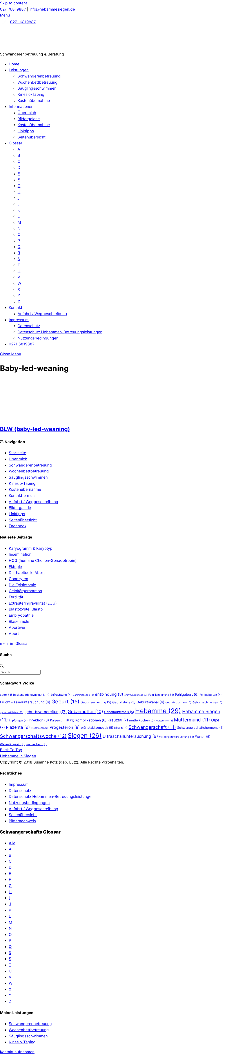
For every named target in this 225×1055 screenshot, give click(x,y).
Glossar (15, 143)
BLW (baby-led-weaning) (35, 429)
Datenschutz (29, 325)
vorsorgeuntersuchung (176, 736)
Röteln (120, 727)
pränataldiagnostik (97, 727)
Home (14, 64)
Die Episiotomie (22, 585)
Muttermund (192, 720)
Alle (12, 843)
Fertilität (16, 597)
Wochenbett (36, 744)
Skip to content (13, 3)
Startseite (17, 452)
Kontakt (15, 307)
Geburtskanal (150, 702)
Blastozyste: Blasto (26, 609)
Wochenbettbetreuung (38, 82)
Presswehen (40, 728)
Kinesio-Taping (31, 94)
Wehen (202, 736)
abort (6, 694)
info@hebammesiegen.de (52, 9)
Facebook (17, 526)
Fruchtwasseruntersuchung (25, 702)
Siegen (85, 735)
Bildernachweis (22, 821)
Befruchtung (61, 694)
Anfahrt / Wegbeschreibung (42, 313)
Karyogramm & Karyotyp (31, 548)
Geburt (65, 701)
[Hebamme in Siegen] (33, 48)
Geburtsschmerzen (207, 702)
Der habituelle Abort (27, 572)
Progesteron (65, 727)
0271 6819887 (23, 22)
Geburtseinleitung (95, 702)
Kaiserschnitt (62, 720)
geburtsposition (178, 702)
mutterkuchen (142, 720)
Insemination (20, 554)
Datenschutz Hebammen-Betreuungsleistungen (60, 332)
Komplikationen (91, 720)
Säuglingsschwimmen (37, 88)
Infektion (39, 720)
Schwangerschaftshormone (200, 727)
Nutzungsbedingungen (38, 338)
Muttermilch (164, 720)
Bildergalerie (29, 118)
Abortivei (17, 627)
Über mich (27, 112)
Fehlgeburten (211, 694)
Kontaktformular (23, 495)
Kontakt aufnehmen (17, 1051)
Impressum (19, 319)
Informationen (21, 106)
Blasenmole (19, 621)
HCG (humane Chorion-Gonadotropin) (42, 560)
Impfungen (18, 720)
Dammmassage (83, 694)
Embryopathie (21, 615)
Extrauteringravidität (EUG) (33, 603)
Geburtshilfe (123, 702)
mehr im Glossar (14, 643)
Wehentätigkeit (12, 744)
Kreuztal (118, 720)
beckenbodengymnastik (31, 694)
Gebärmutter (85, 711)
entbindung (109, 694)
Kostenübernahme (34, 100)
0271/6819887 (13, 9)
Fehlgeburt (187, 694)
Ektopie (15, 566)
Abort (14, 633)
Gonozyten (18, 578)
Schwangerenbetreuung (39, 76)
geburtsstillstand (11, 712)
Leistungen (19, 70)
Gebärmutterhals (119, 712)
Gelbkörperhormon (25, 590)
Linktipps (26, 131)
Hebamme (158, 711)
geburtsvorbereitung (45, 712)
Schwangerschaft (152, 727)
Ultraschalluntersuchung (130, 736)
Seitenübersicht (31, 137)
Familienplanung (161, 694)
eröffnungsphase (135, 694)
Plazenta (18, 727)
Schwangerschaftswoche (33, 736)
